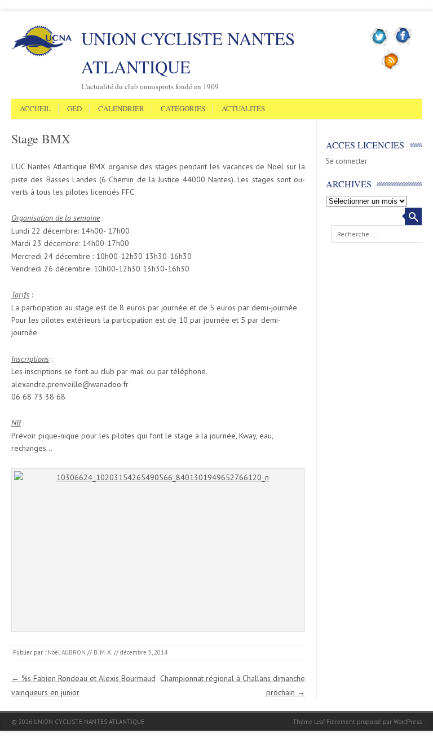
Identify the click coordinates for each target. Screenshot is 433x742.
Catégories (183, 108)
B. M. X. (103, 652)
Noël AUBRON (66, 652)
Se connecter (346, 161)
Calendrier (121, 108)
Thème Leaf (309, 722)
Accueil (35, 108)
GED (74, 108)
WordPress (408, 722)
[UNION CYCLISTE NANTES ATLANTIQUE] (41, 54)
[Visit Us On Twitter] (379, 44)
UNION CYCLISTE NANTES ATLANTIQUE (188, 52)
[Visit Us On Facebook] (402, 44)
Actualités (243, 108)
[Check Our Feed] (391, 68)
